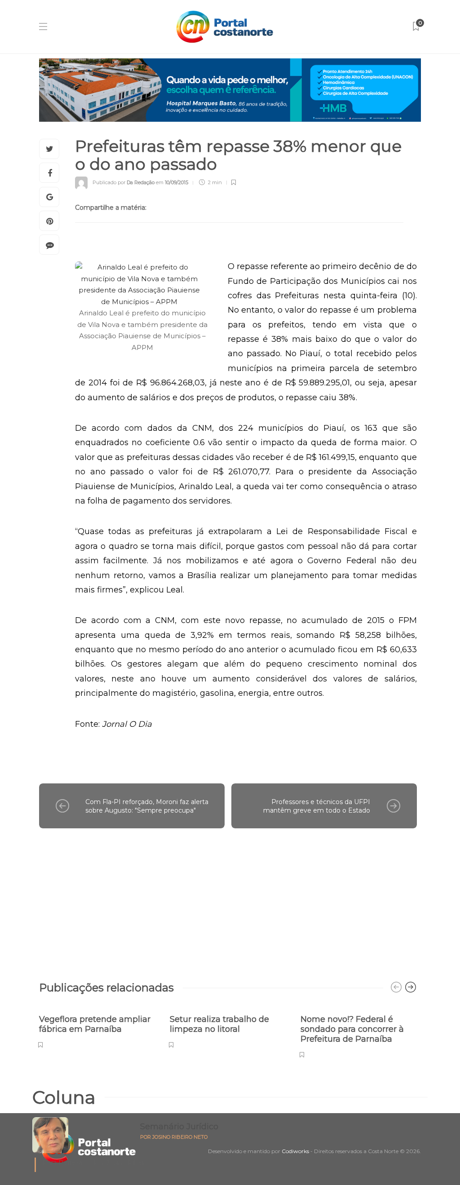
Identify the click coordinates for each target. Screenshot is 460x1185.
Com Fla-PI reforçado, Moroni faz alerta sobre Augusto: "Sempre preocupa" (146, 806)
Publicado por (124, 182)
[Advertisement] (228, 900)
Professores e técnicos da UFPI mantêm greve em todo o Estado (316, 806)
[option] (97, 1026)
